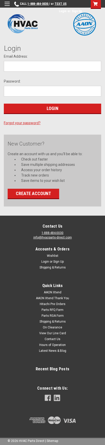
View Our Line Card (52, 333)
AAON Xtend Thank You (52, 298)
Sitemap (52, 441)
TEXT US (61, 4)
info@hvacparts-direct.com (52, 237)
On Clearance (52, 327)
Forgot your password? (22, 123)
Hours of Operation (52, 345)
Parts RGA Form (53, 315)
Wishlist (52, 256)
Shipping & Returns (53, 267)
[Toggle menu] (7, 7)
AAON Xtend (52, 292)
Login (62, 11)
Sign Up (77, 11)
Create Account (33, 193)
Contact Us (52, 339)
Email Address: (16, 56)
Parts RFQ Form (52, 310)
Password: (12, 81)
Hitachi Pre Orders (52, 304)
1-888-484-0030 (38, 4)
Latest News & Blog (52, 351)
